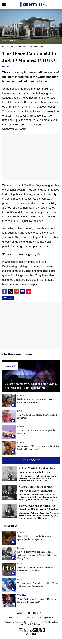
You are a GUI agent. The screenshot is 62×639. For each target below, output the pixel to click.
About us (23, 613)
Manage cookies (47, 618)
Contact (39, 613)
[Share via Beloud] (28, 291)
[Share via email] (22, 291)
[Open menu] (4, 4)
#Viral (8, 298)
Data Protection (14, 618)
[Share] (16, 291)
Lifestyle (6, 66)
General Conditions (31, 618)
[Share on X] (10, 291)
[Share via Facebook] (4, 291)
